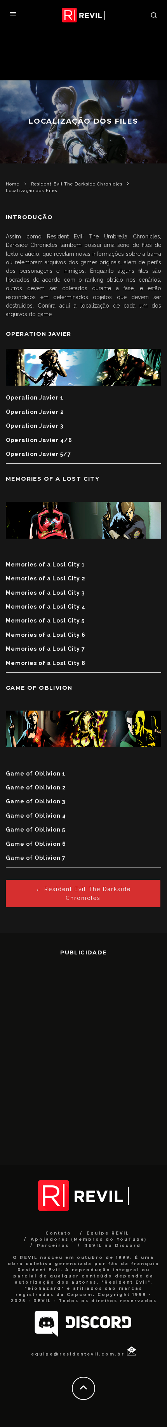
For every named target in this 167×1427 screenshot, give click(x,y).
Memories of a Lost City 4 (45, 607)
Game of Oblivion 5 (35, 830)
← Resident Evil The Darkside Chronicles (83, 893)
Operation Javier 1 (35, 398)
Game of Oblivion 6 (36, 844)
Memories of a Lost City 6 (45, 635)
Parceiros (53, 1245)
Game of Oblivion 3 (35, 801)
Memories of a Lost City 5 (45, 620)
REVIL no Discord (112, 1245)
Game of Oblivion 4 (36, 816)
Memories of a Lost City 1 (45, 564)
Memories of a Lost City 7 (45, 649)
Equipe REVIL (108, 1233)
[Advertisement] (83, 1054)
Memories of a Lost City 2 (45, 578)
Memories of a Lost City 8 (45, 663)
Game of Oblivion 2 (36, 787)
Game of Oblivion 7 (36, 858)
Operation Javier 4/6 (39, 440)
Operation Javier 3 (34, 426)
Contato (58, 1233)
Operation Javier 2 (35, 412)
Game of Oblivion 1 (36, 773)
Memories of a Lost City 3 (45, 593)
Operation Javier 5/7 (38, 454)
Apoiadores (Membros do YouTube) (89, 1239)
